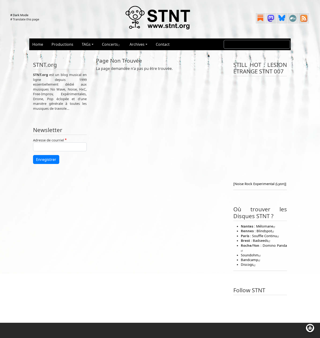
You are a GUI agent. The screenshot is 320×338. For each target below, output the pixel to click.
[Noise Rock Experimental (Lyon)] (259, 183)
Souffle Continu (264, 235)
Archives (137, 44)
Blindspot (264, 230)
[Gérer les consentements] (310, 328)
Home (37, 44)
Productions (62, 44)
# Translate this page (24, 19)
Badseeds (260, 240)
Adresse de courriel (48, 140)
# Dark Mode (19, 15)
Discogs (247, 264)
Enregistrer (46, 159)
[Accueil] (158, 17)
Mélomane (264, 226)
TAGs (86, 44)
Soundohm (250, 255)
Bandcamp (249, 259)
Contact (163, 44)
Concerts (110, 44)
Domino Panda (275, 245)
